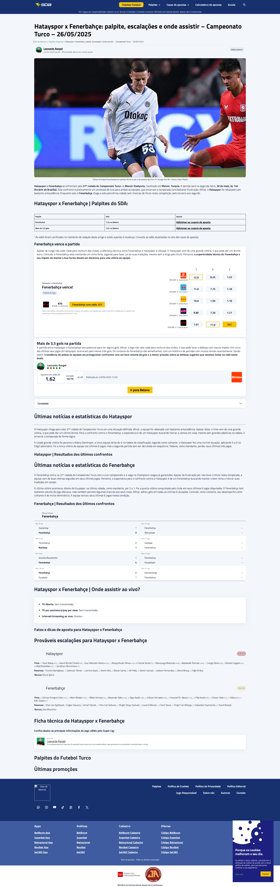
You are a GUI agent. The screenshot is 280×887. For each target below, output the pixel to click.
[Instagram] (46, 808)
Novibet (81, 847)
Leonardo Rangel (53, 49)
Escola (231, 5)
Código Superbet (170, 837)
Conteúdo (43, 403)
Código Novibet (170, 847)
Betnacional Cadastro (131, 842)
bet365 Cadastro (128, 852)
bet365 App (41, 852)
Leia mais (239, 874)
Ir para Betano (140, 389)
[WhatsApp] (38, 808)
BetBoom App (42, 833)
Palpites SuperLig (56, 41)
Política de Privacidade (208, 786)
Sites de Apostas (40, 41)
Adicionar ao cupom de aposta (193, 222)
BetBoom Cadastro (129, 833)
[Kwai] (71, 808)
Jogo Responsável (186, 792)
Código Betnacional (172, 842)
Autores (225, 792)
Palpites (156, 786)
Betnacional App (43, 842)
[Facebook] (79, 808)
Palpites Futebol (131, 5)
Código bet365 (169, 852)
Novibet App (41, 847)
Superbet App (42, 837)
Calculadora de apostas (208, 5)
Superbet (82, 837)
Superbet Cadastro (129, 837)
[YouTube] (55, 808)
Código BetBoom (170, 833)
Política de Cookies (178, 786)
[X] (87, 808)
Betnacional (83, 842)
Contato (241, 792)
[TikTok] (63, 808)
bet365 (81, 852)
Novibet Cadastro (129, 847)
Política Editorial (236, 786)
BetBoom (82, 833)
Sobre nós (209, 792)
